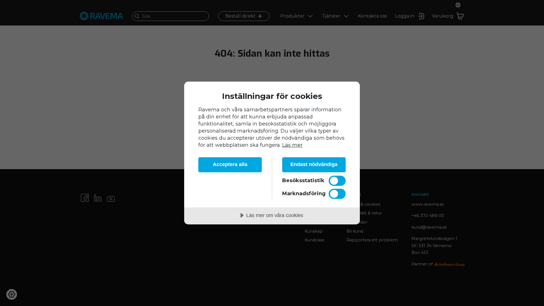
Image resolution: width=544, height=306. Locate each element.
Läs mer (292, 145)
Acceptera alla (230, 164)
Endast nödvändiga (313, 164)
